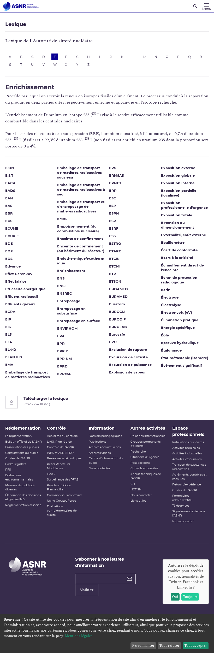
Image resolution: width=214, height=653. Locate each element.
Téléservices (180, 505)
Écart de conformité (179, 250)
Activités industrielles (187, 453)
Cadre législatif (15, 464)
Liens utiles (138, 500)
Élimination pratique (179, 320)
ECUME (11, 228)
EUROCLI (117, 312)
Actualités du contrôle (62, 436)
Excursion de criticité (128, 357)
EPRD (62, 366)
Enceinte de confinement (80, 239)
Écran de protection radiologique (179, 280)
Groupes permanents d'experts (145, 444)
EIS (8, 327)
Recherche (138, 451)
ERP (113, 191)
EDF (9, 251)
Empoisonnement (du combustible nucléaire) (78, 229)
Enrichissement (71, 271)
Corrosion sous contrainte (65, 495)
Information (102, 428)
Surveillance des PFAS (63, 479)
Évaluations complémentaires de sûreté (62, 511)
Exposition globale (178, 175)
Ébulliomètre (173, 243)
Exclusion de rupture (128, 350)
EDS (9, 259)
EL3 (8, 334)
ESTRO (115, 244)
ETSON (115, 281)
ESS (112, 236)
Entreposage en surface (78, 321)
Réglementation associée (23, 505)
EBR (9, 213)
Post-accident (140, 462)
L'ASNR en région (59, 441)
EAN (9, 198)
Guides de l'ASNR (17, 458)
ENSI (61, 286)
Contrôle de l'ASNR (60, 447)
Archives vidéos (100, 453)
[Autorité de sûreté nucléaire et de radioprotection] (21, 6)
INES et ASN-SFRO (60, 453)
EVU (113, 342)
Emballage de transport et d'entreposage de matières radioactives (81, 206)
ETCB (114, 259)
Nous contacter (99, 468)
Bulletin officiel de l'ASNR (23, 441)
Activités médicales (186, 448)
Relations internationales (147, 436)
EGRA (10, 312)
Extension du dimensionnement (177, 225)
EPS (112, 168)
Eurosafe (117, 334)
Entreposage (68, 301)
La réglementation (18, 436)
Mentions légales (78, 636)
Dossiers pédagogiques (105, 436)
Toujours (190, 596)
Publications (97, 441)
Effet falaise (15, 281)
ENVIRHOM (67, 328)
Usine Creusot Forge (61, 500)
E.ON (9, 168)
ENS (60, 278)
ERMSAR (116, 175)
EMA (9, 365)
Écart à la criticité (177, 258)
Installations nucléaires (188, 442)
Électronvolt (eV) (176, 312)
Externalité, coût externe (183, 235)
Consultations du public (21, 453)
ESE (112, 198)
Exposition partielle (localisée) (178, 193)
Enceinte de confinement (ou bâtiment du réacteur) (80, 249)
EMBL (62, 219)
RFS (8, 469)
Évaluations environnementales (19, 477)
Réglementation (23, 428)
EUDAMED (118, 289)
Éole (165, 335)
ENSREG (64, 293)
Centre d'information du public (106, 460)
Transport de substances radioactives (189, 467)
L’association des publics (22, 447)
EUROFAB (118, 327)
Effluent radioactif (21, 297)
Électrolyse (171, 305)
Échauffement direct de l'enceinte (182, 268)
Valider (86, 590)
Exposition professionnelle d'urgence (184, 205)
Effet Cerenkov (18, 274)
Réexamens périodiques (64, 458)
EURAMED (118, 297)
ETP (112, 274)
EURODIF (117, 319)
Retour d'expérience (186, 484)
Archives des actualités (105, 447)
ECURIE (12, 236)
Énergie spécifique (178, 328)
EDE (9, 244)
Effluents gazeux (20, 304)
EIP (8, 319)
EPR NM (64, 359)
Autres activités (147, 428)
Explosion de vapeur (127, 372)
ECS (8, 221)
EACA (10, 183)
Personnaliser (143, 645)
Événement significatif (181, 365)
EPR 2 (62, 351)
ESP (112, 206)
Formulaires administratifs (181, 498)
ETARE (115, 251)
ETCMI (114, 266)
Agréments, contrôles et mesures (189, 476)
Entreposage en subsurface (71, 311)
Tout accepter (195, 645)
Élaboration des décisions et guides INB (23, 497)
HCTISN (135, 489)
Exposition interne (177, 183)
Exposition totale (176, 215)
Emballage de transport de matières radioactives (27, 375)
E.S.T (9, 175)
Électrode (170, 297)
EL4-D (10, 350)
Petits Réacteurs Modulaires (58, 466)
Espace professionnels (188, 431)
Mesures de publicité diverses (20, 487)
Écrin (165, 290)
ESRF (113, 228)
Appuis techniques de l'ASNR (145, 476)
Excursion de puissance (130, 365)
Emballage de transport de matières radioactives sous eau (79, 173)
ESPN (114, 213)
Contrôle (56, 428)
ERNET (115, 183)
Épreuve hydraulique (180, 343)
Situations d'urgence (144, 457)
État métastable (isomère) (184, 358)
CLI (132, 484)
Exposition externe (178, 168)
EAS (8, 206)
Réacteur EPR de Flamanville (59, 487)
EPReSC (64, 374)
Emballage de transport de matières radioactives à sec (81, 189)
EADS (10, 191)
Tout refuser (169, 645)
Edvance (13, 266)
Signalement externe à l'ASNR (188, 513)
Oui (175, 596)
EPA (60, 336)
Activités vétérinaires (186, 459)
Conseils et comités (144, 468)
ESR (112, 221)
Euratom (117, 304)
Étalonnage (171, 350)
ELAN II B (13, 357)
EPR (61, 344)
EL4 (8, 342)
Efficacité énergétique (25, 289)
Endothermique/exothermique (80, 261)
